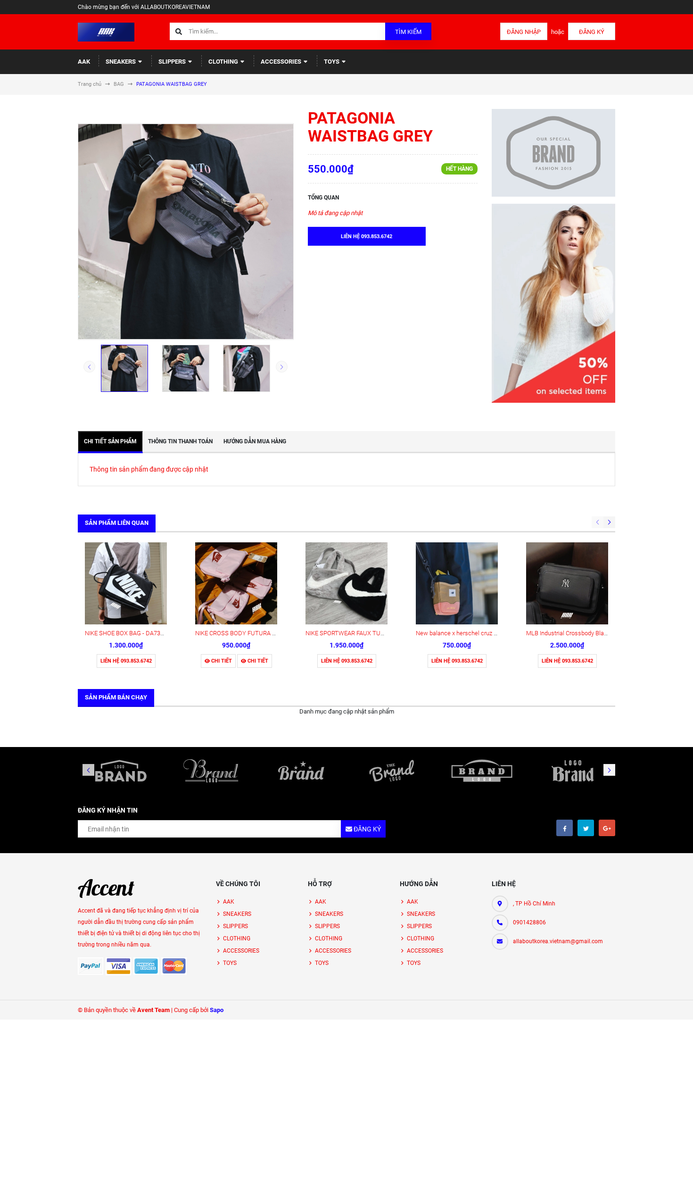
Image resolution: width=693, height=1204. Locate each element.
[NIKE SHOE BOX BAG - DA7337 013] (126, 583)
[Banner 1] (554, 153)
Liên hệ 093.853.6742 (126, 661)
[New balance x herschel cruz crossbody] (457, 583)
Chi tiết (221, 661)
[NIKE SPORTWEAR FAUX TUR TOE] (346, 583)
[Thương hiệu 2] (211, 770)
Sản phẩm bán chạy (116, 697)
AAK (84, 61)
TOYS (332, 61)
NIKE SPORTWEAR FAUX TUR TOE (351, 633)
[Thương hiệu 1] (121, 770)
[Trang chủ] (106, 31)
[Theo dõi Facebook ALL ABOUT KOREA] (564, 828)
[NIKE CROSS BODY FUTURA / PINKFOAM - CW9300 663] (236, 583)
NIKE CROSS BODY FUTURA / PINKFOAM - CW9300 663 (269, 633)
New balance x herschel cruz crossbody (468, 633)
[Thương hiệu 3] (301, 770)
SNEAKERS (121, 61)
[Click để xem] (185, 232)
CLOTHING (223, 61)
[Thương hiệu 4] (392, 770)
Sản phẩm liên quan (116, 522)
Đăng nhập (524, 31)
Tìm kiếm (408, 31)
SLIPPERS (172, 61)
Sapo (216, 1009)
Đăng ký (591, 31)
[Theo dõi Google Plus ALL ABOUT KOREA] (607, 828)
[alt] (572, 770)
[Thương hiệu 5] (482, 770)
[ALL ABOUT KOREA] (106, 888)
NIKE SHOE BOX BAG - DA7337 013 (131, 633)
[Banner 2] (554, 303)
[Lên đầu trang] (653, 1186)
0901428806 (529, 922)
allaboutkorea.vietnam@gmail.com (558, 941)
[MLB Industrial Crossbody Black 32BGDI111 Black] (567, 583)
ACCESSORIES (282, 61)
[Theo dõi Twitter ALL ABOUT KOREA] (586, 828)
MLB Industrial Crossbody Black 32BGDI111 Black (592, 633)
